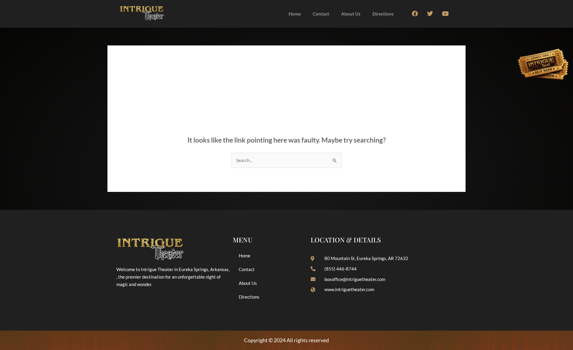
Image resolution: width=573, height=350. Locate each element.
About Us (351, 13)
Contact (321, 13)
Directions (383, 13)
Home (295, 13)
